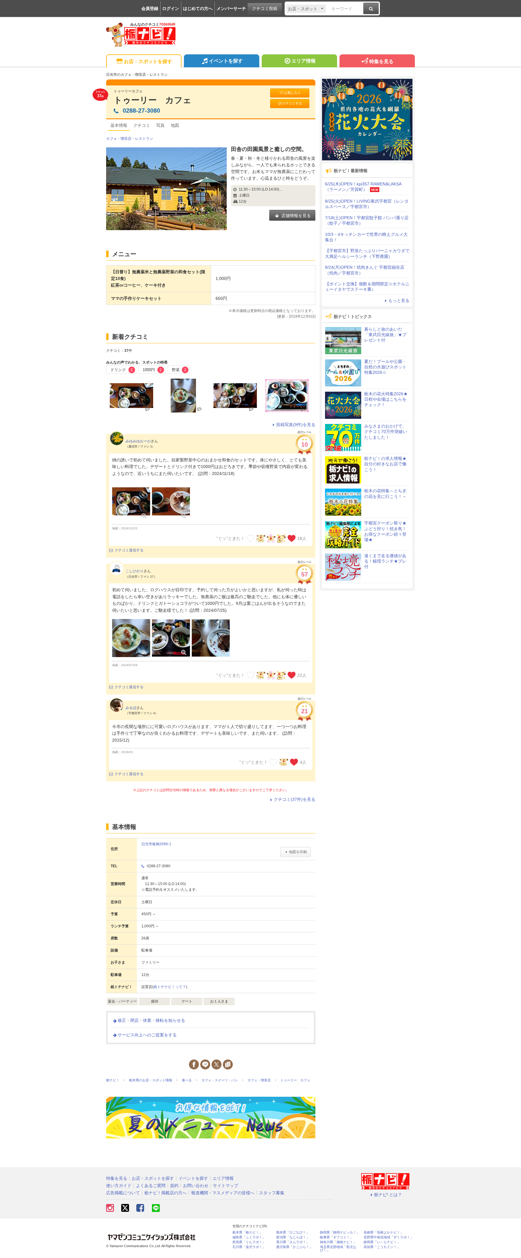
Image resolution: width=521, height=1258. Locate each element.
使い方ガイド (118, 1185)
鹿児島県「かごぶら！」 (294, 1247)
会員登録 (149, 8)
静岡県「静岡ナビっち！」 (340, 1232)
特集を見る (381, 61)
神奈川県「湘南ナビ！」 (338, 1242)
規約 (174, 1185)
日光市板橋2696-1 (156, 844)
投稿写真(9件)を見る (295, 424)
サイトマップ (225, 1185)
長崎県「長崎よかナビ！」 (383, 1232)
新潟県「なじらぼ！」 (292, 1237)
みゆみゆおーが (138, 441)
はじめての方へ (198, 8)
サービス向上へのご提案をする (147, 1034)
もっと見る (398, 300)
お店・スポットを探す (148, 61)
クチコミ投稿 (264, 8)
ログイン (170, 8)
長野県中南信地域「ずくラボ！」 (388, 1237)
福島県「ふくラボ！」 (249, 1237)
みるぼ (130, 708)
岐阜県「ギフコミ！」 (336, 1237)
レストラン (144, 138)
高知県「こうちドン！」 (382, 1247)
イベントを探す (226, 60)
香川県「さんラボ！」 (292, 1242)
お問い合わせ (195, 1185)
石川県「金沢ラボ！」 (249, 1247)
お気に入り (292, 93)
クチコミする (292, 103)
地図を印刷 (298, 852)
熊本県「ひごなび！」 (292, 1232)
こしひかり (134, 571)
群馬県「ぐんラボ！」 (249, 1242)
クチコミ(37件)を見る (294, 799)
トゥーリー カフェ (152, 100)
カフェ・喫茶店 (118, 138)
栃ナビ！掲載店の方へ (165, 1192)
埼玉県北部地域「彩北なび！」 (338, 1248)
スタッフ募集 (271, 1192)
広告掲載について (123, 1192)
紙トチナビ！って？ (169, 987)
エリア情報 (304, 60)
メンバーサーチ (231, 8)
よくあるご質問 (151, 1185)
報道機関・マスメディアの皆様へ (222, 1192)
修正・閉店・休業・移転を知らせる (151, 1020)
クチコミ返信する (129, 550)
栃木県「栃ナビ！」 (247, 1232)
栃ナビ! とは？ (388, 1194)
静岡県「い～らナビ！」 (382, 1242)
